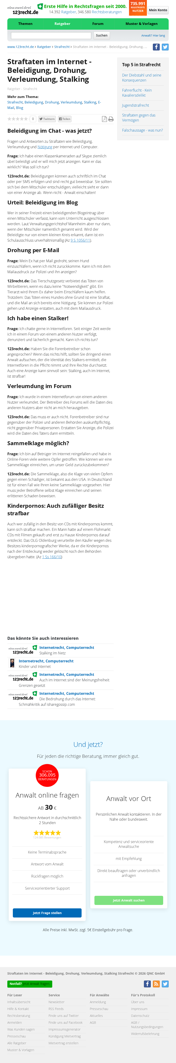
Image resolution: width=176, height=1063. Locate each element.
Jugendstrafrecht (135, 105)
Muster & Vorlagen (142, 24)
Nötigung (45, 147)
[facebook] (156, 47)
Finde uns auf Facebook (65, 1022)
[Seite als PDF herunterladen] (104, 119)
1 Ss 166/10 (51, 557)
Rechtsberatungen (107, 12)
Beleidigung (34, 102)
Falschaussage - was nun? (142, 130)
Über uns (137, 1002)
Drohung (52, 102)
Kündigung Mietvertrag (65, 1036)
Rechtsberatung (18, 1016)
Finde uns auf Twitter (64, 1016)
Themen (25, 24)
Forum (98, 24)
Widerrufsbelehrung (145, 1034)
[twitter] (165, 47)
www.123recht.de (20, 47)
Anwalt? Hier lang (153, 35)
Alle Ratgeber (16, 1043)
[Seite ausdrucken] (111, 119)
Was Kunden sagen (21, 1029)
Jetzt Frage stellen (47, 913)
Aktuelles (96, 1016)
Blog (19, 108)
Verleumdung (71, 102)
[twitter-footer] (165, 984)
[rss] (156, 984)
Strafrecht (62, 47)
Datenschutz (140, 1016)
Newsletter (56, 1002)
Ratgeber (68, 12)
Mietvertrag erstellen (63, 1043)
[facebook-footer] (147, 984)
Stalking (90, 102)
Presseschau (16, 1036)
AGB (93, 1022)
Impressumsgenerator (64, 1029)
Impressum (139, 1009)
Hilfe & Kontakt (18, 1009)
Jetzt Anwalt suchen (129, 900)
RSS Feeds (56, 1009)
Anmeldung (98, 1002)
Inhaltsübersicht (18, 1002)
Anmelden (14, 1022)
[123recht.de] (25, 9)
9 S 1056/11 (80, 240)
